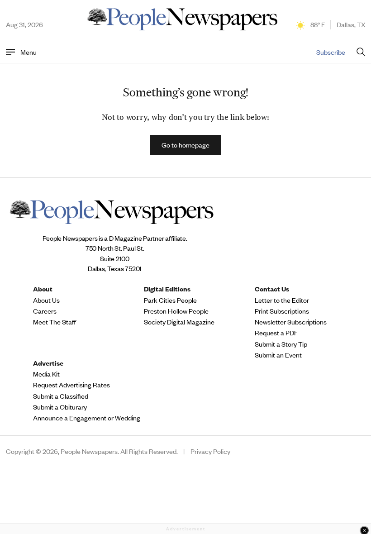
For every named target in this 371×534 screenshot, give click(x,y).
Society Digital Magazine (179, 322)
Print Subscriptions (282, 311)
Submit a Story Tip (281, 344)
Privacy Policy (210, 451)
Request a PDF (276, 333)
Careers (45, 311)
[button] (185, 145)
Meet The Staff (54, 322)
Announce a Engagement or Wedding (86, 418)
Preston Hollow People (176, 311)
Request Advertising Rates (71, 385)
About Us (46, 300)
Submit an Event (278, 355)
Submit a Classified (60, 396)
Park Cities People (170, 300)
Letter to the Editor (282, 300)
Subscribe (330, 52)
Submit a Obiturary (60, 407)
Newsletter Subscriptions (291, 322)
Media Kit (46, 374)
